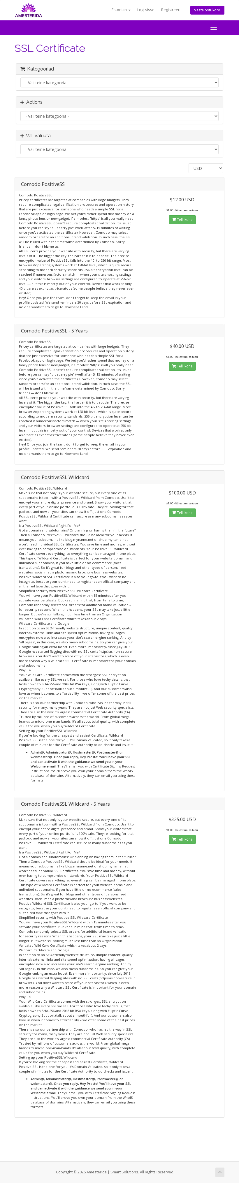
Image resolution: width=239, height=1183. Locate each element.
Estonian (120, 9)
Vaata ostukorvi (207, 10)
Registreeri (170, 9)
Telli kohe (184, 219)
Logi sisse (145, 9)
